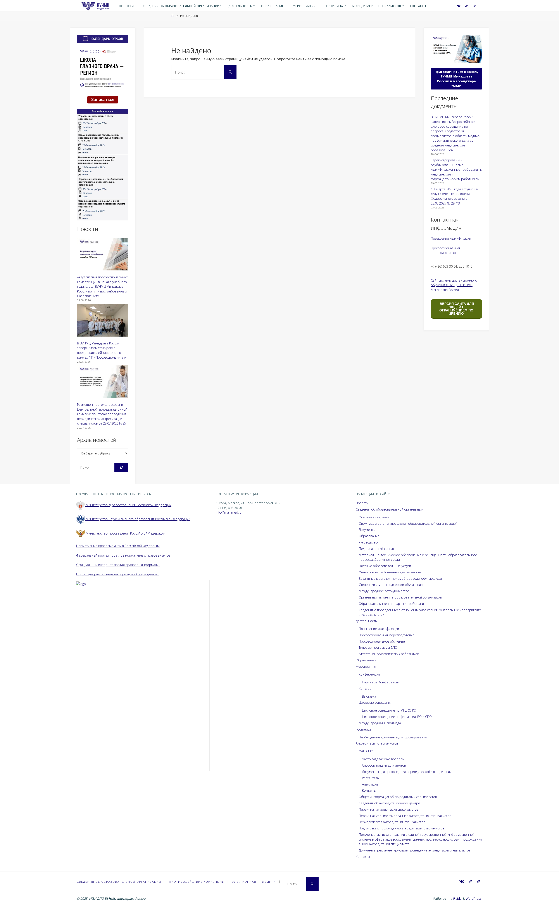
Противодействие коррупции (196, 882)
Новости (362, 503)
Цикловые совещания (375, 702)
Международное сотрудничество (384, 591)
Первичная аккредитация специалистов (388, 809)
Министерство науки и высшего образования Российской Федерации (137, 519)
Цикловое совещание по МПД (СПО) (389, 710)
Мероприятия (366, 666)
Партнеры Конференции (381, 682)
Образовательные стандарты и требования (392, 604)
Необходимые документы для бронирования (393, 737)
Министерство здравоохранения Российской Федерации (128, 505)
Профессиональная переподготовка (386, 635)
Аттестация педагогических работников (389, 654)
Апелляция (370, 784)
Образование (369, 536)
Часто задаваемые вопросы (383, 759)
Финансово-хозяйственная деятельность (390, 572)
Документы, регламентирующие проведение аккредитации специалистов (415, 850)
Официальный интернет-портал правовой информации (118, 565)
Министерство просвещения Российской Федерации (125, 533)
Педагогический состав (376, 549)
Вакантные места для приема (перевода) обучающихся (400, 578)
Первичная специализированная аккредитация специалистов (405, 816)
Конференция (369, 674)
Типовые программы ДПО (378, 647)
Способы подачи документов (384, 765)
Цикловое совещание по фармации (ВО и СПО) (397, 717)
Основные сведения (374, 517)
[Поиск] (121, 467)
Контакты (369, 790)
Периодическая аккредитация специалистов (392, 822)
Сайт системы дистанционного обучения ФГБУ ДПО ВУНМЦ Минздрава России (454, 285)
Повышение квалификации (451, 238)
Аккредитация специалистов (377, 743)
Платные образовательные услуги (385, 566)
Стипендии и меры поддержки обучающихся (392, 585)
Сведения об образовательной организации (389, 509)
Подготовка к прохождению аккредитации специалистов (401, 828)
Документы (367, 530)
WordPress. (474, 898)
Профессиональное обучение (382, 641)
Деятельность (366, 621)
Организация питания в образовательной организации (400, 597)
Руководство (368, 542)
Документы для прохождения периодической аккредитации (407, 772)
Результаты (370, 778)
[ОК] (474, 6)
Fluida (457, 898)
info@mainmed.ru (229, 512)
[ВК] (459, 6)
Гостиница (363, 729)
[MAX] (466, 6)
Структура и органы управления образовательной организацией (408, 523)
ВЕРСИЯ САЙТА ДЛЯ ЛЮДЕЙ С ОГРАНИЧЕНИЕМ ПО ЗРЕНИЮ (456, 308)
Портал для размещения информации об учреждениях (117, 574)
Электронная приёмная (254, 882)
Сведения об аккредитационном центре (389, 803)
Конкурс (365, 688)
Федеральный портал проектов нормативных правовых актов (123, 555)
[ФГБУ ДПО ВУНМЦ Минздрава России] (95, 5)
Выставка (369, 696)
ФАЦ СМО (366, 751)
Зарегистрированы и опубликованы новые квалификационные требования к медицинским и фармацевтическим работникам (456, 169)
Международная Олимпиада (380, 723)
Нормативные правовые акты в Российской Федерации (118, 546)
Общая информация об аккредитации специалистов (398, 797)
